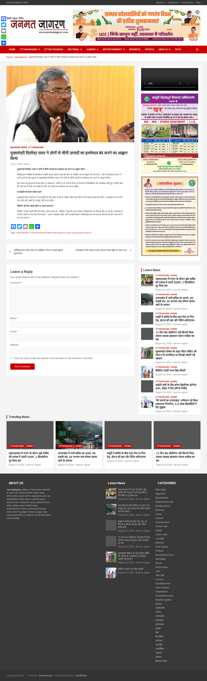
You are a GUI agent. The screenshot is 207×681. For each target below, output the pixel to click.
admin (26, 164)
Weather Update (163, 599)
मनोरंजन (159, 640)
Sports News (161, 567)
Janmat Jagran (180, 289)
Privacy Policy (187, 2)
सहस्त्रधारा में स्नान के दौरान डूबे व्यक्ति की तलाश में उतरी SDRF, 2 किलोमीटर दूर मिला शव (175, 282)
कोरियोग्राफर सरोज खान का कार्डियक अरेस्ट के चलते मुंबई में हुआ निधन (38, 252)
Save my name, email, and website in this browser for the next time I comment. (53, 358)
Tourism (159, 579)
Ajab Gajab (160, 489)
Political (159, 550)
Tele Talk (159, 575)
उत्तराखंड (159, 620)
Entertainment (112, 49)
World (158, 604)
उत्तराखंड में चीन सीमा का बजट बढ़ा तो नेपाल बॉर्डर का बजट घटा (101, 250)
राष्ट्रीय (158, 653)
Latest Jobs (161, 534)
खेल (157, 632)
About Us (160, 2)
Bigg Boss (160, 493)
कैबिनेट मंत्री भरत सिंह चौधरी (170, 370)
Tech (178, 49)
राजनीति (158, 644)
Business (134, 49)
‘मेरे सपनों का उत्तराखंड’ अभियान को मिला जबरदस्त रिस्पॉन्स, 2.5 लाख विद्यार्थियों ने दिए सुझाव (176, 404)
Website (14, 345)
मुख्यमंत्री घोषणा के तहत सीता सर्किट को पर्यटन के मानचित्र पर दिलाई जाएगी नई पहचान (176, 355)
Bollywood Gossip (164, 501)
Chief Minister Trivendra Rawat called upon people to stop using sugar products (53, 232)
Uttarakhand (28, 49)
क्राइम (158, 628)
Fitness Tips (161, 526)
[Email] (4, 31)
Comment (16, 282)
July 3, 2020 (16, 164)
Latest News (151, 270)
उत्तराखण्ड (173, 275)
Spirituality (160, 559)
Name (14, 318)
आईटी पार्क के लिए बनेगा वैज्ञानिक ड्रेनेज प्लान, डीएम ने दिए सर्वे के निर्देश (175, 386)
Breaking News (18, 147)
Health (163, 49)
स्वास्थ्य (158, 657)
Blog (198, 2)
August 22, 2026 (163, 343)
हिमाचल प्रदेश (161, 661)
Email (13, 331)
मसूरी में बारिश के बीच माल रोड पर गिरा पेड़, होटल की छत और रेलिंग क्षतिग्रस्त (174, 318)
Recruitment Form (164, 555)
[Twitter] (4, 25)
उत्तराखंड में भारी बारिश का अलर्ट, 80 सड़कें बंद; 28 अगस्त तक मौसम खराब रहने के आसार (174, 301)
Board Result (161, 497)
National (73, 49)
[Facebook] (4, 19)
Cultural (159, 518)
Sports (149, 49)
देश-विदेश (159, 636)
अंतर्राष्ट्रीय (160, 608)
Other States (161, 546)
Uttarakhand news (164, 595)
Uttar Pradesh (53, 49)
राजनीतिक (159, 648)
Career (91, 49)
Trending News (19, 417)
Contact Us (173, 2)
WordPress (81, 675)
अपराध (158, 612)
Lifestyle (159, 538)
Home (12, 49)
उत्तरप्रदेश (159, 616)
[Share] (4, 43)
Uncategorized (162, 583)
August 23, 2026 (163, 289)
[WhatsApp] (4, 37)
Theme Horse (45, 675)
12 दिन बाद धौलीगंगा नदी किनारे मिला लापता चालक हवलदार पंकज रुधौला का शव (174, 336)
